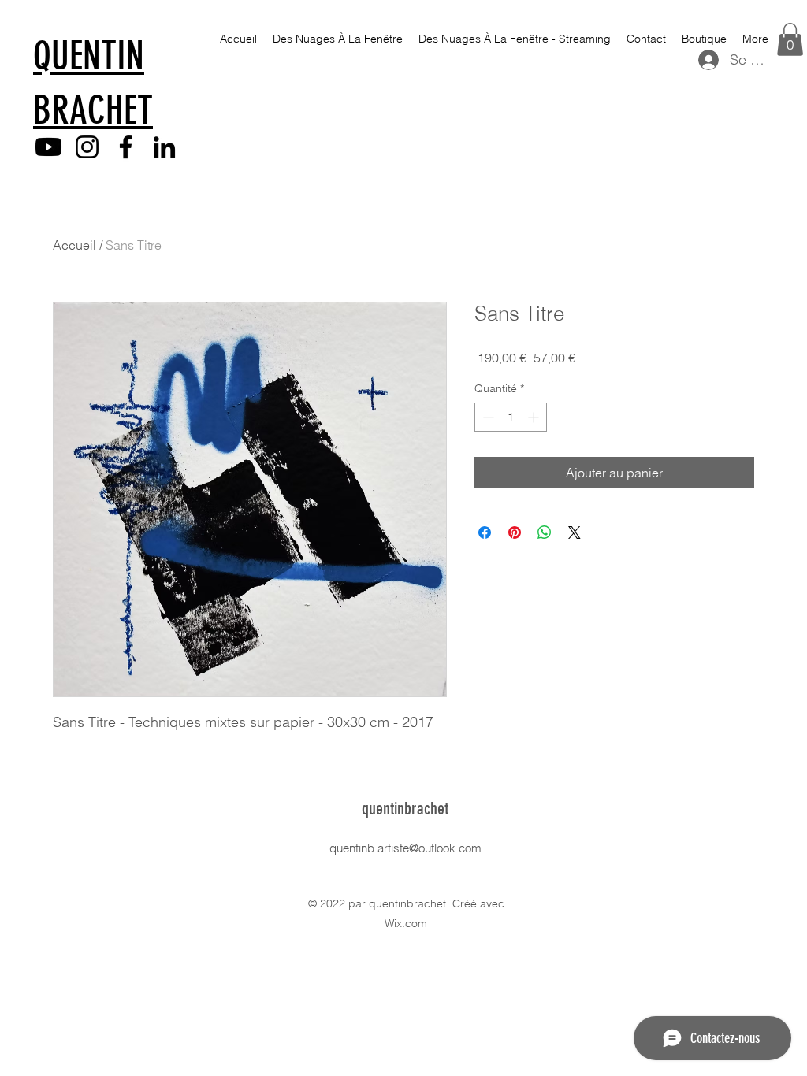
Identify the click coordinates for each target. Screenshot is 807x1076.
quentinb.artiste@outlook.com (405, 847)
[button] (790, 39)
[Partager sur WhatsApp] (544, 532)
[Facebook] (125, 147)
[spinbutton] (510, 417)
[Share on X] (574, 532)
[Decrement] (486, 417)
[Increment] (535, 417)
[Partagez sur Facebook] (484, 532)
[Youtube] (48, 147)
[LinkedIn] (164, 147)
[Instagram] (87, 147)
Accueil (74, 245)
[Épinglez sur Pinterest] (514, 532)
